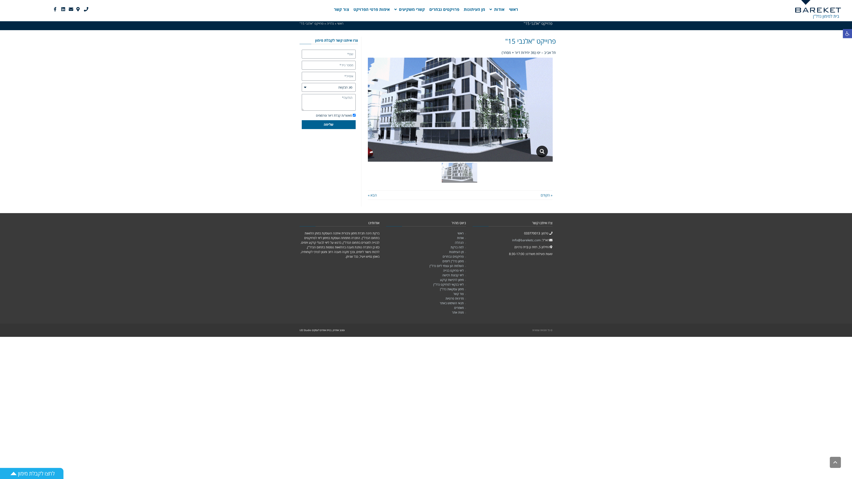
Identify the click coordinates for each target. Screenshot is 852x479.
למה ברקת (457, 247)
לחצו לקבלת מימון (36, 473)
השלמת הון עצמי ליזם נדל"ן (447, 266)
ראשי (461, 233)
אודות (460, 238)
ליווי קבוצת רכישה (453, 275)
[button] (847, 33)
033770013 (532, 233)
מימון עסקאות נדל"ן (452, 289)
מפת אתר (458, 312)
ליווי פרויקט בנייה (453, 270)
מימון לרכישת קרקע (452, 280)
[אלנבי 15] (542, 151)
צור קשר (458, 294)
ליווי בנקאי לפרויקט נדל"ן (448, 284)
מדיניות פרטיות (455, 298)
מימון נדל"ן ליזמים (453, 261)
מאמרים (459, 308)
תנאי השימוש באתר (452, 303)
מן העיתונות (456, 252)
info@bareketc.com (526, 240)
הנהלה (459, 242)
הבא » (372, 195)
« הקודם (546, 195)
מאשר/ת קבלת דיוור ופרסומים (334, 115)
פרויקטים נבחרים (453, 256)
